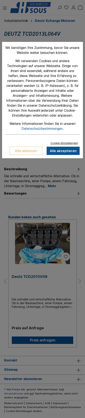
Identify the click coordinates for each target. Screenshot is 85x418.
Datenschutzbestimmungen (42, 128)
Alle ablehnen (26, 151)
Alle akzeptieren (63, 151)
